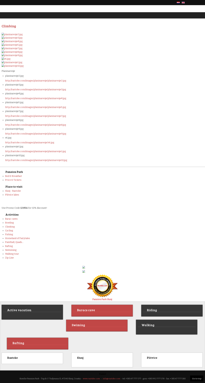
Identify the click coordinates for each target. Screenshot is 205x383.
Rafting (9, 246)
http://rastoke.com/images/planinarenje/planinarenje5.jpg (35, 107)
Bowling (9, 222)
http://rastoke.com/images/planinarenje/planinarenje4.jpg (35, 98)
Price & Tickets (13, 180)
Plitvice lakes (12, 194)
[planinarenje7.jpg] (12, 48)
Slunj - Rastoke (13, 191)
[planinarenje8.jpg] (12, 51)
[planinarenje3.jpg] (12, 37)
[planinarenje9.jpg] (12, 55)
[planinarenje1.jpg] (12, 62)
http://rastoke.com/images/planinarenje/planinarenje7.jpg (35, 116)
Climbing (10, 226)
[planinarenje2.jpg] (12, 34)
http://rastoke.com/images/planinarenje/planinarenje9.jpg (35, 133)
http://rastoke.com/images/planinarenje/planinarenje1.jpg (35, 151)
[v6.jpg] (6, 58)
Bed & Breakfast (13, 176)
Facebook (191, 2)
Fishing (9, 234)
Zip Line (9, 257)
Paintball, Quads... (14, 242)
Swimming (10, 250)
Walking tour (12, 254)
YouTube (201, 2)
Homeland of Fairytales (17, 238)
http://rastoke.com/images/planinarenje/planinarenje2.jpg (35, 80)
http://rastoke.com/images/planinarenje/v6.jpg (29, 142)
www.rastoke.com (91, 378)
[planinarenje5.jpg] (12, 44)
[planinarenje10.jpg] (13, 65)
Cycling (9, 230)
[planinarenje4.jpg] (12, 41)
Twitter (196, 2)
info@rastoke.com (111, 378)
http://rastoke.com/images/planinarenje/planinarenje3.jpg (35, 89)
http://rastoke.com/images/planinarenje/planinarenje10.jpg (36, 160)
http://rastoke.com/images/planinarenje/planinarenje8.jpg (35, 125)
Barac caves (11, 219)
